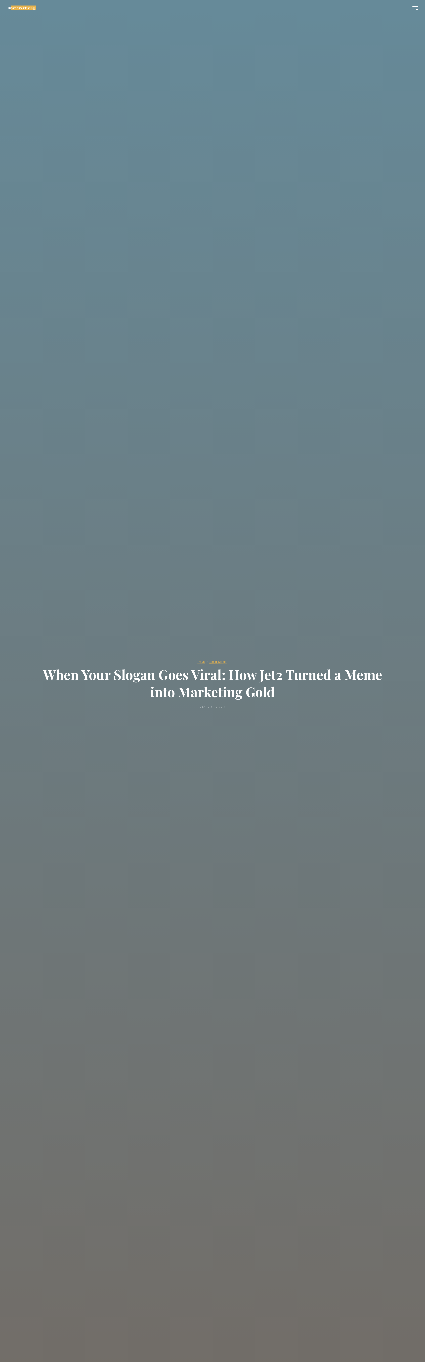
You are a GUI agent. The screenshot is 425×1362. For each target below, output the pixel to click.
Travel (201, 661)
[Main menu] (415, 8)
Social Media (218, 661)
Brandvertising (21, 7)
